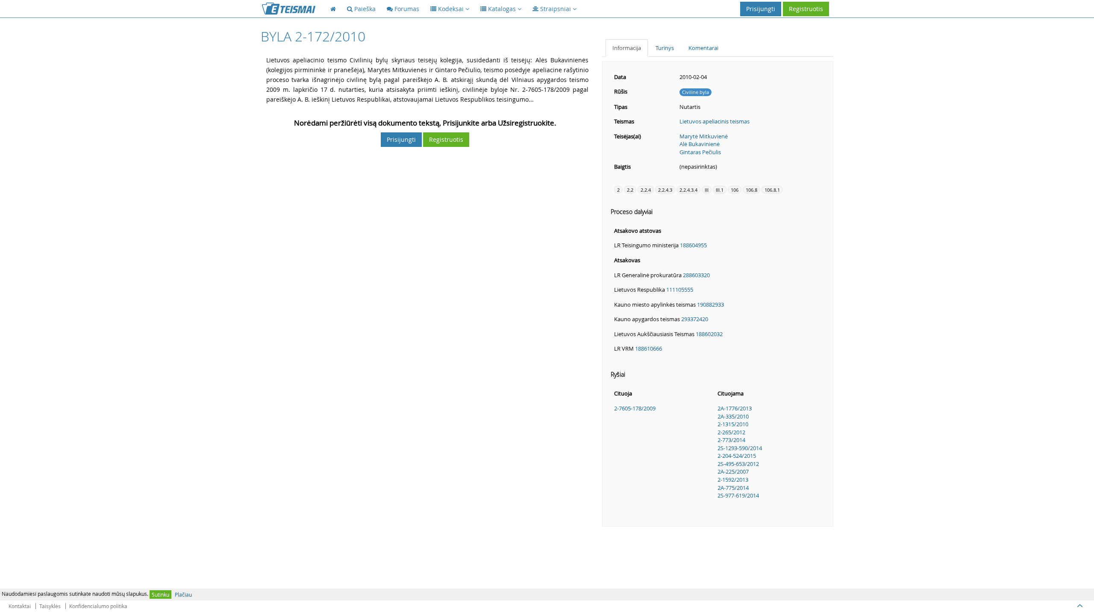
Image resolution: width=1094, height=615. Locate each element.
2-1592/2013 (733, 479)
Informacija (626, 48)
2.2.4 (646, 190)
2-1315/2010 (733, 424)
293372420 (694, 319)
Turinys (665, 48)
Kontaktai (20, 606)
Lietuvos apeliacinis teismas (714, 121)
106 (734, 190)
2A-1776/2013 (735, 408)
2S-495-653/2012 (738, 464)
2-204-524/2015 (737, 456)
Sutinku (160, 594)
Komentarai (703, 48)
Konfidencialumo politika (98, 606)
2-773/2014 (731, 440)
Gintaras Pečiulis (700, 152)
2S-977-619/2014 (738, 495)
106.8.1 (772, 190)
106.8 (751, 190)
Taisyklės (50, 606)
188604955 (693, 245)
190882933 (710, 304)
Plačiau (183, 594)
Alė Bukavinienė (699, 144)
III (707, 190)
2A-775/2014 (733, 488)
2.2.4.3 (665, 190)
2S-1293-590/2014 (740, 448)
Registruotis (806, 9)
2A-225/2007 (733, 471)
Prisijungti (760, 9)
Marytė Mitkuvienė (703, 136)
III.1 (719, 190)
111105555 (679, 289)
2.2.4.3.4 (688, 190)
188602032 (709, 334)
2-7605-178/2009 (635, 408)
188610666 (648, 348)
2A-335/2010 (733, 416)
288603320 (696, 275)
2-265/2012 (731, 432)
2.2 (630, 190)
